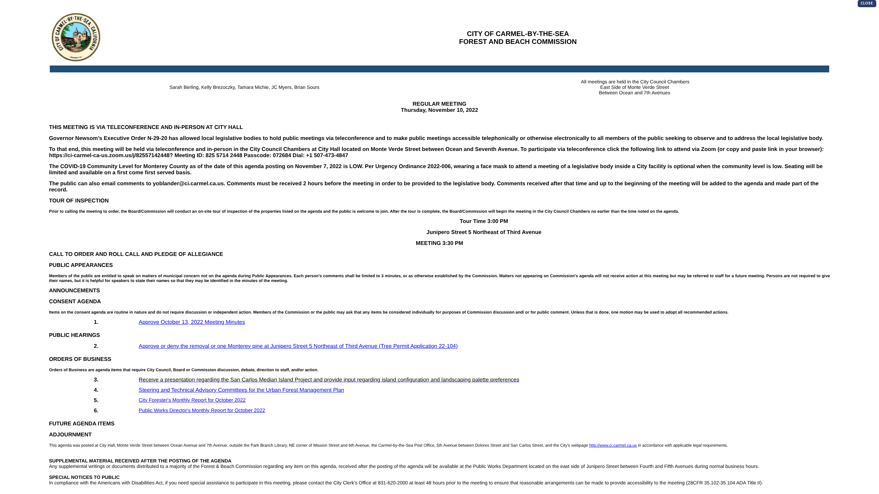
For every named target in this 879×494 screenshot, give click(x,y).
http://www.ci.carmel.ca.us (613, 445)
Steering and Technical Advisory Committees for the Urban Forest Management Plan (241, 390)
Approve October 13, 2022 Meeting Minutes (192, 322)
